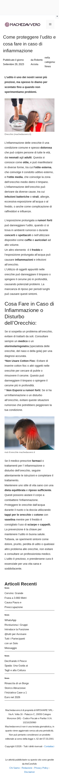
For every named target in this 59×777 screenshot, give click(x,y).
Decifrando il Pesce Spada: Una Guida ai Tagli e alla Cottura (16, 666)
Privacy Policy (41, 768)
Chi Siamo (14, 768)
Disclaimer (29, 772)
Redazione (27, 768)
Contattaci (49, 746)
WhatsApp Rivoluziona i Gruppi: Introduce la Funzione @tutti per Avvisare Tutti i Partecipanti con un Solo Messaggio (17, 634)
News (48, 66)
